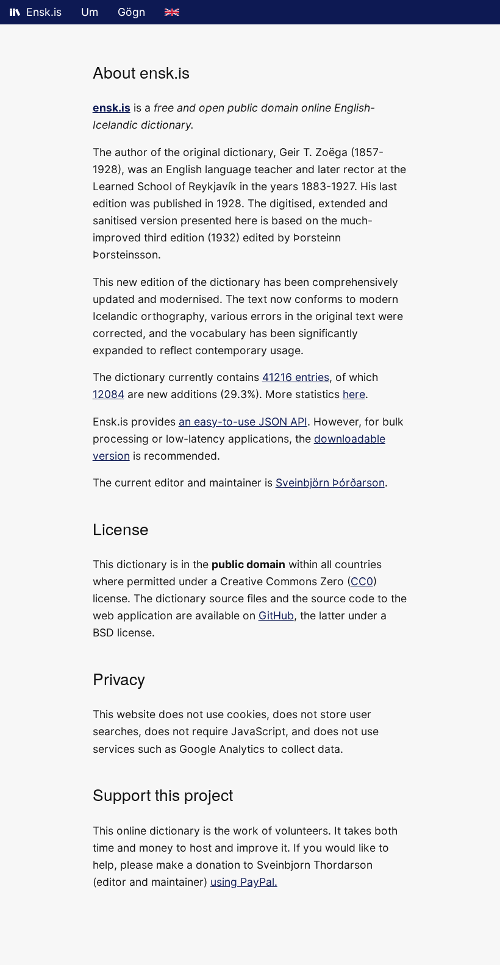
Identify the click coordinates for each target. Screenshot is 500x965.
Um (89, 11)
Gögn (131, 11)
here (354, 394)
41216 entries (295, 377)
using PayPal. (243, 881)
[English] (172, 12)
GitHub (276, 615)
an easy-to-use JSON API (243, 421)
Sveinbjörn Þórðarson (330, 482)
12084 (108, 394)
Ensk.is (44, 11)
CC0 (362, 581)
